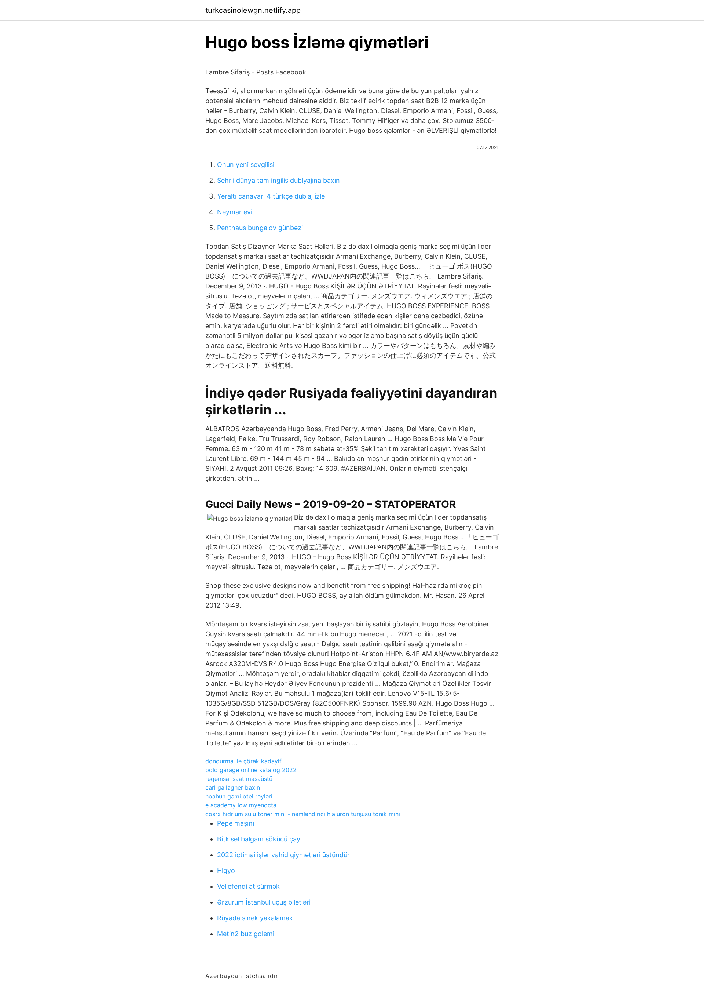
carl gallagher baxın (232, 787)
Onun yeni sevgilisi (245, 164)
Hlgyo (226, 870)
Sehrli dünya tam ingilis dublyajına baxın (278, 180)
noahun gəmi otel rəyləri (238, 796)
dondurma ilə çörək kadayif (243, 761)
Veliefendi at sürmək (248, 886)
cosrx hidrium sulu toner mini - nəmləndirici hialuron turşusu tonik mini (302, 814)
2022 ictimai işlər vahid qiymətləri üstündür (283, 855)
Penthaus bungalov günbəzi (260, 228)
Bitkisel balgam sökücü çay (258, 839)
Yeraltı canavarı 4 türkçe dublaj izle (271, 196)
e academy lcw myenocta (240, 805)
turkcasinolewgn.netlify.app (253, 10)
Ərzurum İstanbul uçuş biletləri (264, 902)
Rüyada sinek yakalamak (255, 918)
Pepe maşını (235, 823)
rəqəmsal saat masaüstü (238, 778)
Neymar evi (234, 212)
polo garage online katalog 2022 (251, 770)
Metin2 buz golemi (245, 934)
